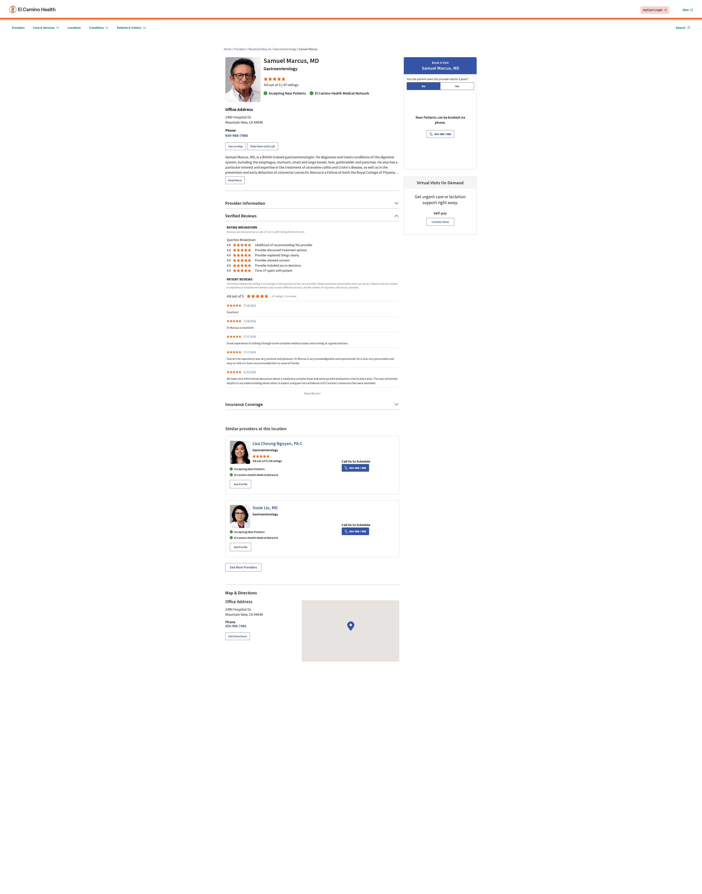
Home (227, 49)
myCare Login (653, 10)
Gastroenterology (285, 49)
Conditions (96, 27)
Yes (457, 86)
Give (686, 10)
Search (680, 27)
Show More (311, 393)
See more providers (243, 567)
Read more (235, 180)
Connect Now (440, 222)
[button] (312, 204)
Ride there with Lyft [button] (262, 146)
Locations (74, 27)
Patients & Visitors (129, 27)
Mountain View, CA (259, 49)
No (424, 86)
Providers (18, 27)
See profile (240, 484)
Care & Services (43, 27)
